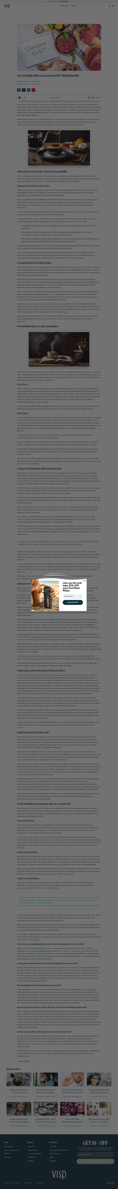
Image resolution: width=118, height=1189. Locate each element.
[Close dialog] (84, 580)
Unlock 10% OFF (72, 602)
